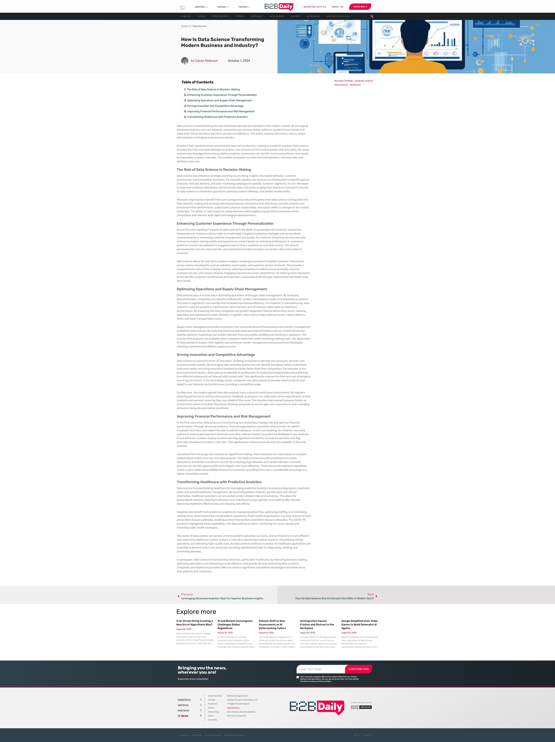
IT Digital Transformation (238, 704)
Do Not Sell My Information (234, 735)
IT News (183, 716)
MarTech (200, 7)
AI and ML (186, 16)
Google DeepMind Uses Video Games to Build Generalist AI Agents (359, 624)
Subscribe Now (358, 669)
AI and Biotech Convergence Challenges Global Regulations (235, 624)
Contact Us (367, 735)
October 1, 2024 (239, 60)
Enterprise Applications (237, 696)
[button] (371, 16)
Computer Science (363, 80)
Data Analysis (341, 85)
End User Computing (338, 16)
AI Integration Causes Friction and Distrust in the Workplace (317, 624)
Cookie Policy (184, 735)
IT (181, 7)
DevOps (295, 16)
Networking (313, 16)
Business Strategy (343, 80)
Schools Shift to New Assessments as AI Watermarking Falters (272, 624)
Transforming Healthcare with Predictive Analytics (217, 116)
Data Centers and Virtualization (241, 712)
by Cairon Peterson (204, 60)
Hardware (257, 16)
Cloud (201, 16)
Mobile (240, 16)
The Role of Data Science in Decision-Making (213, 89)
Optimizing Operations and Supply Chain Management (219, 100)
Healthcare (355, 85)
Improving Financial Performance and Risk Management (221, 111)
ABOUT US (337, 6)
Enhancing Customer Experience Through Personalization (222, 95)
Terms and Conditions (213, 735)
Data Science (277, 16)
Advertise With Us (315, 6)
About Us (356, 735)
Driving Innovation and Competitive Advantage (215, 105)
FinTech (243, 7)
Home (184, 26)
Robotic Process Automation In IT (242, 700)
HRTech (222, 7)
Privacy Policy (197, 735)
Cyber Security (220, 16)
